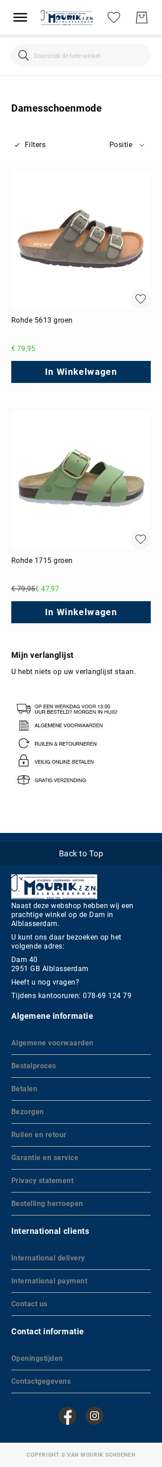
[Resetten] (138, 55)
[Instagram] (95, 1416)
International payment (49, 1281)
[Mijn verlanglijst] (114, 17)
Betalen (24, 1088)
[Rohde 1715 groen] (81, 479)
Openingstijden (37, 1358)
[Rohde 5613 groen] (81, 239)
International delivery (48, 1258)
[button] (127, 145)
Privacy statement (42, 1180)
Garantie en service (44, 1157)
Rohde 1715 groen (42, 560)
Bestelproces (33, 1066)
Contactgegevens (41, 1381)
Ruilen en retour (39, 1134)
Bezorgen (27, 1111)
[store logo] (67, 17)
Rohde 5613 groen (42, 320)
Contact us (29, 1304)
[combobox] (81, 55)
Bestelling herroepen (47, 1203)
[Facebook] (67, 1416)
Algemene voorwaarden (52, 1043)
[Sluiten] (24, 55)
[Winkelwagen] (142, 18)
